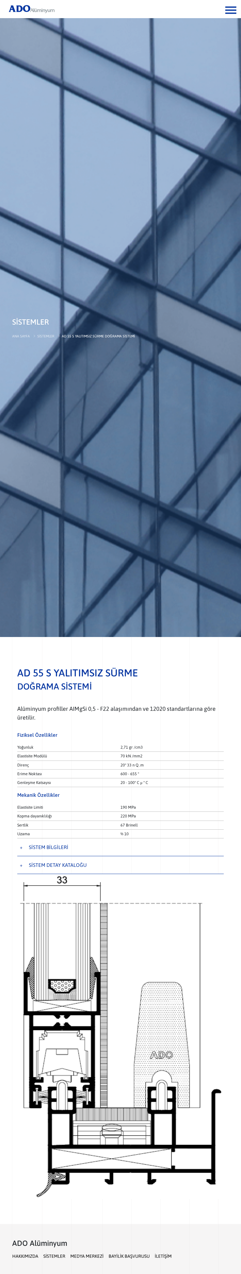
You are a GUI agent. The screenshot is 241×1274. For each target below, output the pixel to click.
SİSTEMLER (45, 336)
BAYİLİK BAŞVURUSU (129, 1256)
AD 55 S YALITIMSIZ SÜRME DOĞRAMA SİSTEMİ (98, 336)
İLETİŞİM (163, 1256)
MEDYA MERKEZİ (87, 1256)
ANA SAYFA (21, 336)
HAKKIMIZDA (25, 1256)
